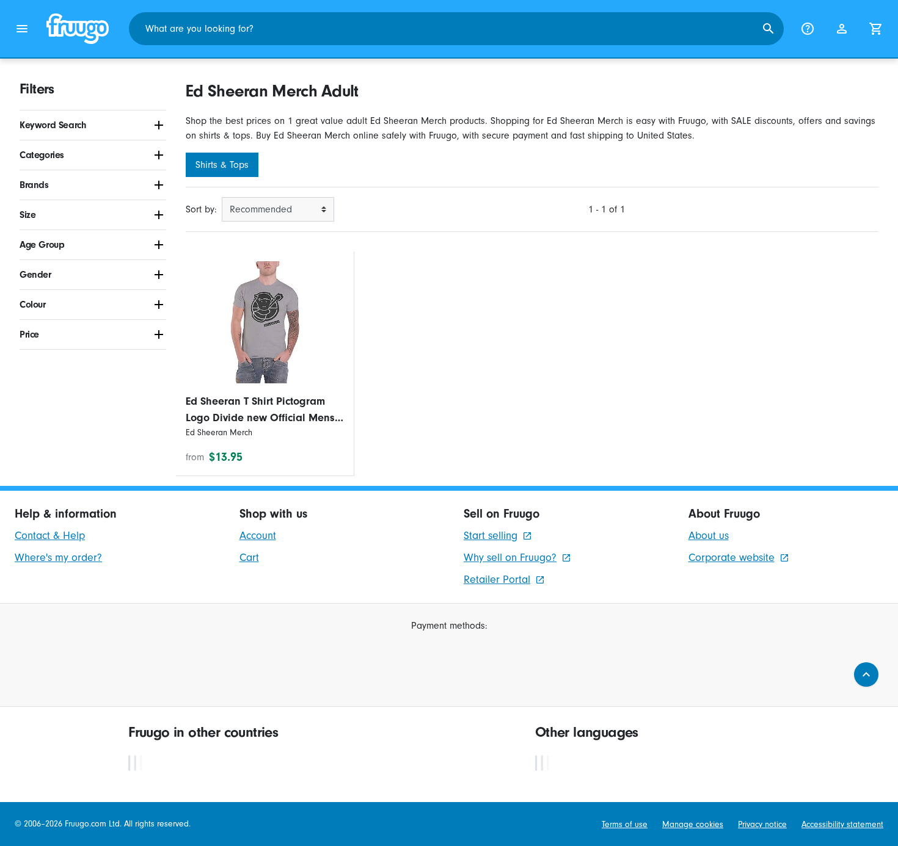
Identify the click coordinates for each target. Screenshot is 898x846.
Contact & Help (50, 535)
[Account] (842, 28)
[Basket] (876, 28)
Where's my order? (58, 557)
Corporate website (731, 557)
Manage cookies (692, 824)
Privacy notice (762, 824)
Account (257, 535)
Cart (249, 557)
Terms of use (625, 824)
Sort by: (201, 209)
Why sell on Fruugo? (510, 557)
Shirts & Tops (222, 164)
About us (708, 535)
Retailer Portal (497, 579)
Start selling (490, 535)
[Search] (768, 28)
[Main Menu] (22, 28)
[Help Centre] (807, 28)
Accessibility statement (842, 824)
